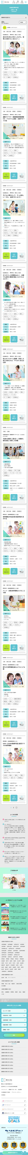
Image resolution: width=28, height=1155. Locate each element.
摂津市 (22, 967)
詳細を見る (6, 98)
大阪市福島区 (10, 944)
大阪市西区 (22, 944)
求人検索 (13, 2)
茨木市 (14, 963)
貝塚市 (2, 963)
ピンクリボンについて (8, 1101)
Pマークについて (7, 1105)
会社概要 (20, 1089)
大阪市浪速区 (22, 946)
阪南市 (19, 969)
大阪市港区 (3, 946)
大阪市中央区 (15, 956)
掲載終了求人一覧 (12, 1089)
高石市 (2, 969)
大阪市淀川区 (3, 954)
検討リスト (18, 2)
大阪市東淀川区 (11, 948)
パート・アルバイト (11, 977)
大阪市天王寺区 (16, 946)
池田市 (11, 961)
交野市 (15, 969)
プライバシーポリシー (16, 1092)
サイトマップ (4, 1089)
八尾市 (17, 963)
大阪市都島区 (3, 944)
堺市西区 (7, 958)
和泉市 (2, 967)
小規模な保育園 (19, 983)
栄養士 (20, 992)
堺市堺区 (20, 956)
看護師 (24, 992)
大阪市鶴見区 (10, 954)
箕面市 (6, 967)
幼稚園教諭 (7, 992)
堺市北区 (16, 958)
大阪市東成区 (17, 948)
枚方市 (10, 963)
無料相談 (22, 2)
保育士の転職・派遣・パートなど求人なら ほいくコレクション (13, 999)
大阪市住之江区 (17, 954)
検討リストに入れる (22, 98)
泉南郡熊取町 (10, 971)
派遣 (4, 31)
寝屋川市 (7, 965)
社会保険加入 (19, 31)
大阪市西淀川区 (4, 948)
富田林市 (3, 965)
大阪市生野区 (3, 950)
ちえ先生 (14, 890)
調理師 (16, 992)
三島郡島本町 (3, 971)
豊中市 (7, 961)
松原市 (17, 965)
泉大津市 (19, 961)
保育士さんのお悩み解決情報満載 (10, 1086)
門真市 (18, 967)
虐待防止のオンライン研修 (9, 1113)
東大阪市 (11, 969)
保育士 (5, 431)
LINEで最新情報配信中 (7, 1084)
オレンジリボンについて (8, 1109)
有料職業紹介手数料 (5, 1092)
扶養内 (8, 431)
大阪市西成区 (17, 952)
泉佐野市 (21, 963)
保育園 (2, 983)
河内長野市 (13, 965)
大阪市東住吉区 (10, 952)
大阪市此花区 (16, 944)
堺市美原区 (22, 958)
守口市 (6, 963)
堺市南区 (12, 958)
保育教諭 (14, 31)
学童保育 (13, 983)
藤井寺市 (6, 969)
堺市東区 (3, 958)
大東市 (21, 965)
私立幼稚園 (3, 985)
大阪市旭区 (10, 950)
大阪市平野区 (3, 956)
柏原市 (10, 967)
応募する (14, 98)
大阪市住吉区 (3, 952)
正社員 (2, 977)
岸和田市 (3, 961)
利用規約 (3, 1095)
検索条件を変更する (12, 1152)
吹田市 (14, 961)
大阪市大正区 (9, 946)
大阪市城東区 (15, 950)
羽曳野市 (14, 967)
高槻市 (23, 961)
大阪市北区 (10, 956)
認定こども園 (9, 31)
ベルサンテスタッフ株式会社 (13, 1133)
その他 (2, 994)
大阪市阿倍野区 (22, 950)
